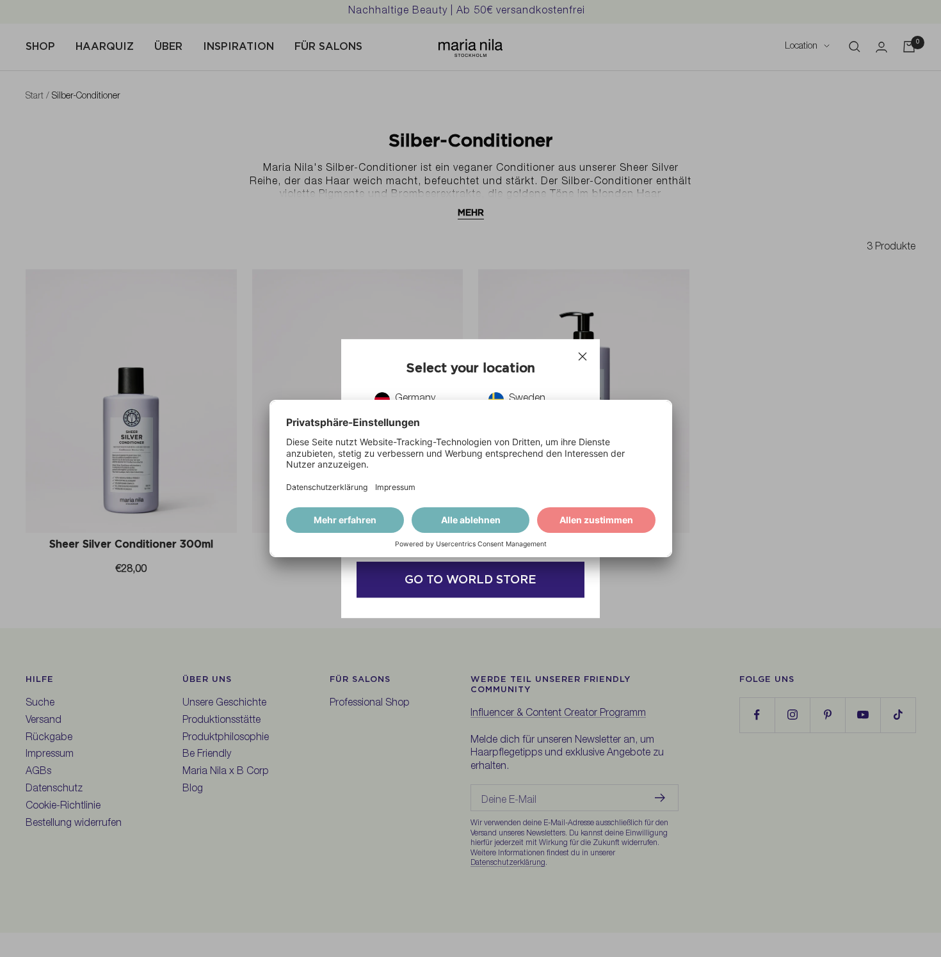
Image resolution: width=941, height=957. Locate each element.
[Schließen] (582, 356)
